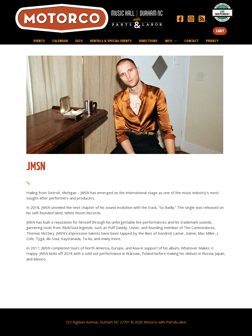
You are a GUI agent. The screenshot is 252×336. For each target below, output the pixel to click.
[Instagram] (191, 18)
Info (168, 41)
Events (39, 41)
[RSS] (201, 18)
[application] (174, 41)
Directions (148, 41)
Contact (191, 41)
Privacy (212, 41)
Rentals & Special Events (111, 41)
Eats (79, 41)
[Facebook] (180, 18)
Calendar (60, 41)
